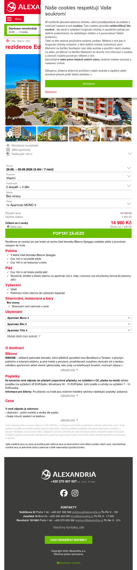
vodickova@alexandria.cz (86, 512)
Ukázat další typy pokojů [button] (22, 336)
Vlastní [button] (11, 178)
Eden (28, 40)
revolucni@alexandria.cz (89, 520)
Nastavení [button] (51, 92)
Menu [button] (18, 19)
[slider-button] (20, 133)
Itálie (13, 40)
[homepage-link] (7, 40)
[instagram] (75, 492)
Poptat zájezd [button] (68, 233)
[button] (9, 134)
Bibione (20, 40)
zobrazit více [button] (68, 369)
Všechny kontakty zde (68, 527)
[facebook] (64, 492)
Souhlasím (89, 83)
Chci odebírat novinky (68, 540)
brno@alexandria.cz (82, 516)
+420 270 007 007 (64, 481)
